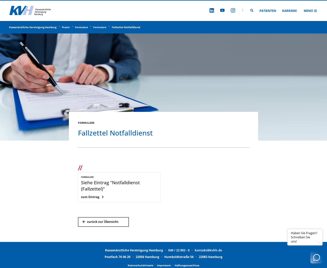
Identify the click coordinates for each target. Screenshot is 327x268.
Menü (308, 11)
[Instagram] (233, 11)
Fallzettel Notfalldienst (126, 27)
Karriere (289, 11)
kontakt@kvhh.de (208, 250)
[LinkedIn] (211, 11)
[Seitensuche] (251, 11)
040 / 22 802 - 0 (179, 250)
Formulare (81, 27)
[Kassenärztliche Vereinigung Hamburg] (30, 11)
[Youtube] (222, 11)
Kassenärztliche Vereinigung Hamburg (32, 27)
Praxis (65, 27)
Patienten (267, 11)
